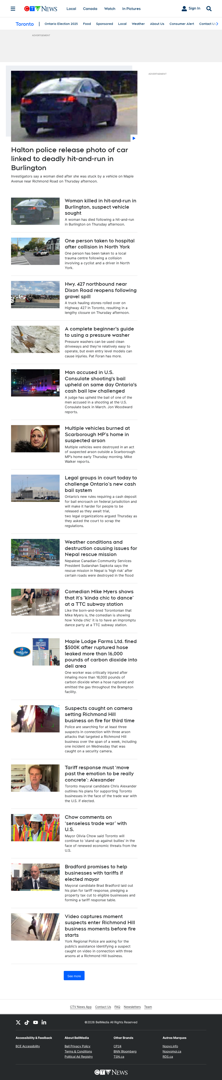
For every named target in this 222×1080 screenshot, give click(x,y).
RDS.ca (168, 1056)
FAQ (117, 1007)
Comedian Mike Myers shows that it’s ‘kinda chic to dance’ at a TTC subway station (99, 598)
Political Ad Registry (79, 1056)
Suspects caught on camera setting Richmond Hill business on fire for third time (100, 714)
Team (148, 1007)
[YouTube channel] (35, 1022)
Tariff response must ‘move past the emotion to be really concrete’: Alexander (99, 774)
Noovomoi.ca (172, 1051)
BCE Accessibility (28, 1046)
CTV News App (81, 1007)
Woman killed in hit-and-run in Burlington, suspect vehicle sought (100, 207)
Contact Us (207, 24)
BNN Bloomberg (125, 1051)
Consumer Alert (182, 24)
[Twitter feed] (18, 1022)
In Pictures (131, 9)
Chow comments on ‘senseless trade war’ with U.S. (96, 823)
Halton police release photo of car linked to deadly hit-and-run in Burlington (69, 158)
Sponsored (104, 24)
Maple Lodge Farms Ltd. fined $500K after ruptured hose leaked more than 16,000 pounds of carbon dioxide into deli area (101, 653)
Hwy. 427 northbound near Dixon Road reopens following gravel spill (101, 290)
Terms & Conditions (78, 1051)
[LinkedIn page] (44, 1022)
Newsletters (132, 1007)
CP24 (117, 1046)
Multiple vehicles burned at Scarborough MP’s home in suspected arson (97, 434)
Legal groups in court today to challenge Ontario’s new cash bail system (101, 484)
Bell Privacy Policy (77, 1046)
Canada (90, 9)
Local (71, 9)
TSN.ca (119, 1056)
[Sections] (13, 8)
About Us (157, 24)
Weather (138, 24)
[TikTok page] (26, 1022)
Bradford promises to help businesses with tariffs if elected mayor (96, 873)
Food (87, 24)
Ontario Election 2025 (61, 24)
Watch (109, 9)
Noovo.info (170, 1046)
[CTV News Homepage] (40, 8)
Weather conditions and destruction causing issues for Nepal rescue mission (101, 548)
